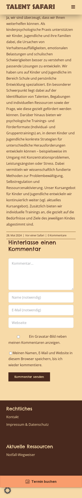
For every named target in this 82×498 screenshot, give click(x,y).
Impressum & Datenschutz (27, 424)
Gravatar (42, 336)
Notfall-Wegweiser (20, 454)
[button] (7, 490)
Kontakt (12, 417)
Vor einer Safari (34, 235)
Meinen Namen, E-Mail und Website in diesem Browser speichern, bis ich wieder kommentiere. (40, 359)
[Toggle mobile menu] (73, 7)
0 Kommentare (57, 235)
